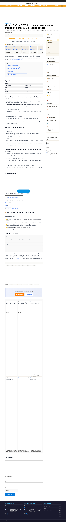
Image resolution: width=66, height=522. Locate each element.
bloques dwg (12, 265)
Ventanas (49, 92)
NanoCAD (21, 195)
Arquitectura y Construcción (50, 126)
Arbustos (24, 38)
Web (5, 481)
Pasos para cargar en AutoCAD (14, 68)
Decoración (49, 81)
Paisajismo (39, 5)
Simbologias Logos (50, 83)
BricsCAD (17, 195)
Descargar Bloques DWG (24, 191)
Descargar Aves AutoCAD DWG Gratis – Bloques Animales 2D (16, 513)
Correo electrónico (9, 476)
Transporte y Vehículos (51, 86)
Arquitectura (19, 5)
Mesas (48, 69)
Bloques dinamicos (50, 34)
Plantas (37, 38)
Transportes (32, 5)
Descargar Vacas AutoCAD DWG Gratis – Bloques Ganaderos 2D (15, 506)
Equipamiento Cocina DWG (48, 510)
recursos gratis (29, 265)
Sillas (48, 72)
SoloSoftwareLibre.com (13, 197)
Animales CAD (45, 516)
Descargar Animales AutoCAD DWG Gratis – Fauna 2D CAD (16, 510)
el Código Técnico (17, 258)
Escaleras (49, 109)
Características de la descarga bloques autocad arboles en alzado (21, 67)
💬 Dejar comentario (29, 294)
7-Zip (6, 204)
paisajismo (23, 265)
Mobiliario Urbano (50, 100)
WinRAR (6, 202)
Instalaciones (11, 5)
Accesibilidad (50, 64)
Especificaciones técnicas (12, 65)
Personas (45, 5)
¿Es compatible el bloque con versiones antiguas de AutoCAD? (17, 247)
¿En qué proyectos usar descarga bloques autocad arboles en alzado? (22, 70)
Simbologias (57, 5)
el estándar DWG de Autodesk (18, 59)
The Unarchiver (8, 206)
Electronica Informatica (51, 75)
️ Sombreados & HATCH (51, 120)
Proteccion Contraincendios (52, 106)
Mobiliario (26, 5)
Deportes (49, 114)
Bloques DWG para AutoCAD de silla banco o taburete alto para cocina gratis (35, 513)
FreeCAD (10, 195)
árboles (34, 265)
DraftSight (14, 195)
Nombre (6, 471)
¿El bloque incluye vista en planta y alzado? (13, 236)
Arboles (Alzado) (8, 23)
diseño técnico (18, 265)
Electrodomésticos (50, 78)
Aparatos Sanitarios (50, 58)
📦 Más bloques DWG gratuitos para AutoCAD (17, 73)
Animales (50, 5)
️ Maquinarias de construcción (50, 130)
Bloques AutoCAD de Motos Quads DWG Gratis (35, 506)
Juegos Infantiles (50, 111)
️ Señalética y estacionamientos (52, 97)
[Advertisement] (33, 14)
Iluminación (49, 123)
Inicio (7, 5)
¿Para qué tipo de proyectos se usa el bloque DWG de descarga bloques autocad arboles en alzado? (22, 240)
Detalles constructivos (51, 117)
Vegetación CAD (46, 514)
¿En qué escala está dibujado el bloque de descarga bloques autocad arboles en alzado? (22, 244)
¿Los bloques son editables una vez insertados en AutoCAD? (16, 250)
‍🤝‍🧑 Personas (50, 95)
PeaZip (6, 205)
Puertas (49, 89)
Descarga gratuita (11, 71)
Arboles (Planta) (18, 38)
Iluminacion (45, 508)
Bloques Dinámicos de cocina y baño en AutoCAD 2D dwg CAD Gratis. (35, 510)
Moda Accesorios (46, 506)
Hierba (33, 38)
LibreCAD (6, 195)
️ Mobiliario (49, 67)
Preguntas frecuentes (12, 74)
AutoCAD (7, 265)
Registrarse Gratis (19, 294)
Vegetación (49, 40)
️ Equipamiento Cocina (51, 61)
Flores (29, 38)
